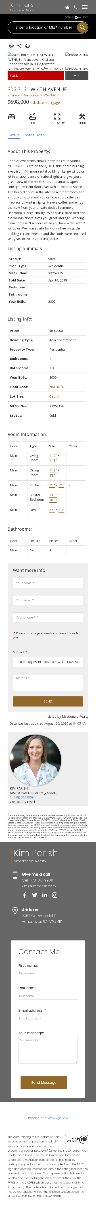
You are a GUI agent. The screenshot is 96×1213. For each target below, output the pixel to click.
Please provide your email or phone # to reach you (45, 635)
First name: (28, 965)
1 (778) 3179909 (21, 797)
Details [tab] (14, 135)
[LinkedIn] (47, 896)
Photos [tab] (28, 135)
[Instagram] (56, 896)
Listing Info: (20, 319)
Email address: (31, 1010)
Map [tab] (41, 135)
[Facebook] (27, 896)
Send (48, 701)
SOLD (85, 17)
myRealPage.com (56, 1118)
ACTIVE (69, 17)
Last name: (27, 987)
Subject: (19, 652)
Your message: (31, 1033)
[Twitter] (37, 896)
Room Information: (27, 434)
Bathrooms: (20, 529)
